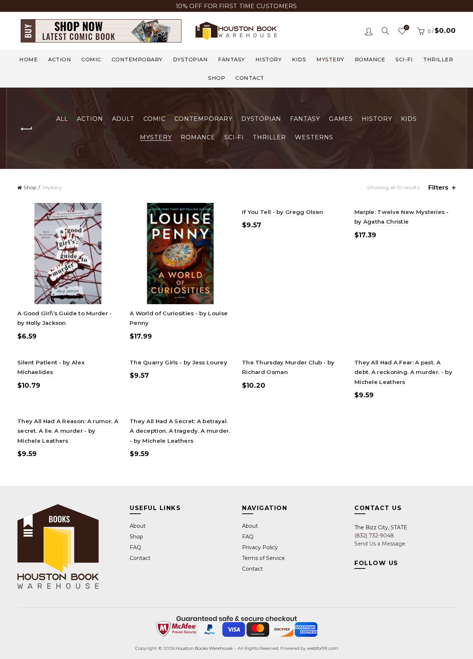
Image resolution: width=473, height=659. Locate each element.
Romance (370, 59)
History (268, 59)
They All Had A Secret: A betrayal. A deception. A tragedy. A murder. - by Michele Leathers (180, 431)
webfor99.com (322, 648)
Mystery (330, 59)
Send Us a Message (379, 543)
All (62, 118)
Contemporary (137, 59)
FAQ (135, 547)
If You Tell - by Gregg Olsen (282, 211)
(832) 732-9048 (374, 535)
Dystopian (190, 59)
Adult (123, 118)
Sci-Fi (404, 59)
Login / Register (368, 31)
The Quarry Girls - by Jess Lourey (178, 362)
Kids (299, 59)
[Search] (385, 30)
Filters (438, 187)
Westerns (314, 137)
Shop (216, 78)
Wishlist (406, 28)
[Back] (26, 129)
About (138, 526)
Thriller (438, 59)
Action (59, 59)
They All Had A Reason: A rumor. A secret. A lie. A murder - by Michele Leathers (67, 431)
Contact (249, 78)
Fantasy (231, 59)
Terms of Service (263, 558)
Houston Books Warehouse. (204, 648)
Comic (91, 59)
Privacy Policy (260, 547)
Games (341, 118)
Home (28, 59)
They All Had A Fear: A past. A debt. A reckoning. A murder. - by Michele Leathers (403, 372)
